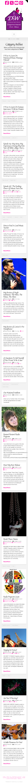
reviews (14, 101)
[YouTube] (16, 3)
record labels (5, 386)
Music (5, 63)
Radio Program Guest (11, 596)
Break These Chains (10, 539)
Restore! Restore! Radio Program (11, 435)
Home (4, 776)
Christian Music (7, 151)
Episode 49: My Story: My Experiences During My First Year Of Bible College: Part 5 (13, 145)
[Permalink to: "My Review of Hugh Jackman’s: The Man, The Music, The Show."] (14, 274)
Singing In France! (10, 649)
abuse (4, 217)
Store (23, 777)
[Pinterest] (21, 3)
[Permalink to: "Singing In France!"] (14, 638)
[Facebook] (7, 3)
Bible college (5, 180)
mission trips (12, 180)
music (9, 101)
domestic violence (6, 566)
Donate (20, 778)
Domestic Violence (8, 112)
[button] (14, 34)
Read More (6, 96)
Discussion (15, 363)
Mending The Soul (17, 776)
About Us (8, 776)
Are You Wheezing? (10, 698)
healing (4, 101)
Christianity (15, 151)
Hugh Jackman (6, 320)
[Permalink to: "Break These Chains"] (14, 514)
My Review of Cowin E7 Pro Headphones (13, 327)
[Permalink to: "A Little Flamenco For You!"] (14, 731)
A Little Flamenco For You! (12, 742)
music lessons (5, 255)
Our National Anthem (11, 392)
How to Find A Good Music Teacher (13, 226)
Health (19, 191)
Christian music (6, 384)
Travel (5, 152)
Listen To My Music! (11, 778)
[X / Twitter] (12, 3)
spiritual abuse (7, 113)
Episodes (14, 191)
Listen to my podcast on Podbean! (12, 777)
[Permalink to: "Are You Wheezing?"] (14, 687)
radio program (15, 625)
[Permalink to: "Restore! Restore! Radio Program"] (14, 419)
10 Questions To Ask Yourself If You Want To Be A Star (13, 359)
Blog (24, 776)
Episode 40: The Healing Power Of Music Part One (13, 187)
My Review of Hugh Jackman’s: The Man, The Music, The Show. (12, 294)
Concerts (6, 300)
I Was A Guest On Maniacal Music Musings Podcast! (12, 57)
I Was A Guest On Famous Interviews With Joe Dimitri (13, 108)
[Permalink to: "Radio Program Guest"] (14, 581)
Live (10, 300)
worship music (5, 219)
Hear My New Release (11, 464)
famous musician (14, 384)
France (4, 675)
